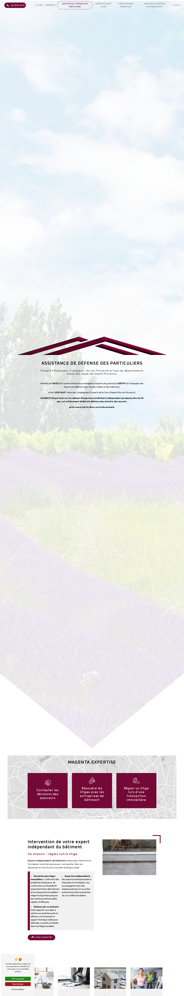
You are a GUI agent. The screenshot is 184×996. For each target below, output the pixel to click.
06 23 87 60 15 (18, 5)
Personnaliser (18, 989)
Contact (176, 5)
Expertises (50, 5)
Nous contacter (44, 937)
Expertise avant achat (104, 5)
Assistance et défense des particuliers (75, 5)
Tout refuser (18, 984)
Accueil (39, 5)
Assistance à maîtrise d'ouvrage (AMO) (154, 5)
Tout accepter (18, 978)
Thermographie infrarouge (125, 5)
